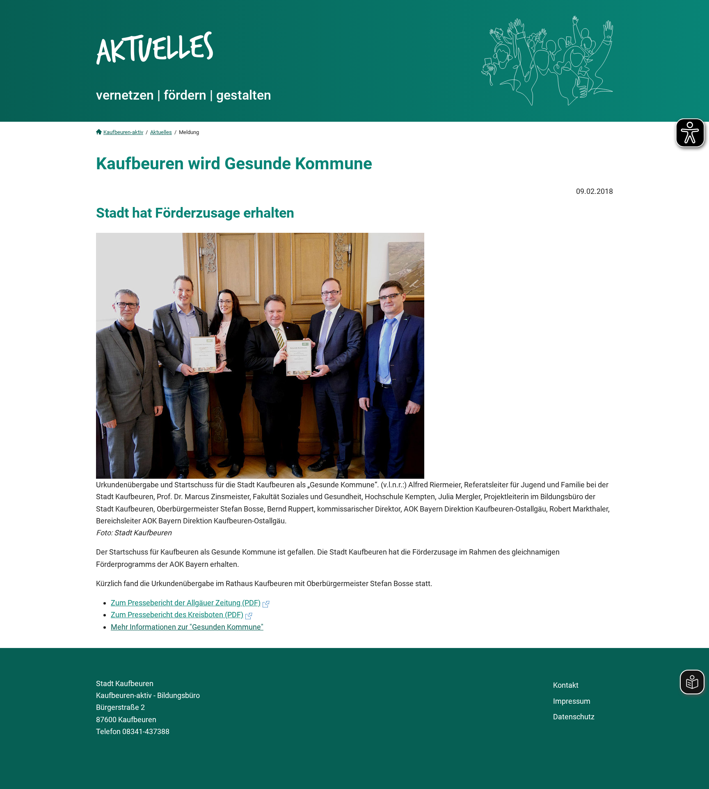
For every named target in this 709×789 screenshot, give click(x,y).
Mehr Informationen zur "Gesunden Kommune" (187, 627)
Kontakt (566, 685)
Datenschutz (574, 716)
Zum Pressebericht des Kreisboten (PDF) (177, 614)
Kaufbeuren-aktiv (123, 132)
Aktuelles (161, 132)
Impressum (571, 701)
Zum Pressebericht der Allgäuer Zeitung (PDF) (186, 602)
